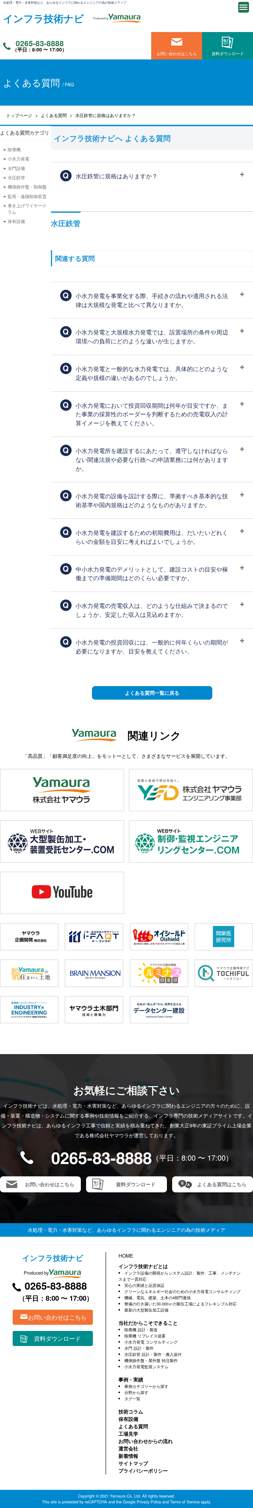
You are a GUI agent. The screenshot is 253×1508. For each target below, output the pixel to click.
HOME (125, 1255)
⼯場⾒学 (128, 1433)
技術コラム (130, 1411)
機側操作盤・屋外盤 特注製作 (151, 1360)
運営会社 (128, 1448)
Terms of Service (185, 1502)
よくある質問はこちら (222, 1184)
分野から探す (136, 1392)
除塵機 (14, 149)
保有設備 (16, 221)
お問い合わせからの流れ (145, 1441)
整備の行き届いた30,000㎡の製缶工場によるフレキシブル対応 (180, 1304)
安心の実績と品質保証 (144, 1285)
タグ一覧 (132, 1398)
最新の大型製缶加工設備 (146, 1310)
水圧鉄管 (16, 177)
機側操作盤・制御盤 (27, 187)
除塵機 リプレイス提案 (145, 1336)
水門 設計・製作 (139, 1348)
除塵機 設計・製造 (141, 1329)
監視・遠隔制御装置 (27, 196)
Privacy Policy (149, 1502)
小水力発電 (18, 159)
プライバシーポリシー (143, 1470)
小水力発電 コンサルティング (151, 1342)
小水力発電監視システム (146, 1366)
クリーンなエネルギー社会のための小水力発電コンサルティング (182, 1291)
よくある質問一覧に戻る (152, 692)
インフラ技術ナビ (43, 18)
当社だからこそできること (148, 1322)
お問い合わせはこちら (177, 53)
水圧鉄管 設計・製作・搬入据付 (153, 1354)
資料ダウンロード (228, 53)
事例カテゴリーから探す (146, 1386)
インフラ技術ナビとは (143, 1266)
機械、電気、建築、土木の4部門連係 (157, 1297)
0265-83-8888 (40, 43)
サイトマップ (133, 1463)
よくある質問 (54, 115)
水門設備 (16, 168)
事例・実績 (130, 1379)
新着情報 (128, 1455)
